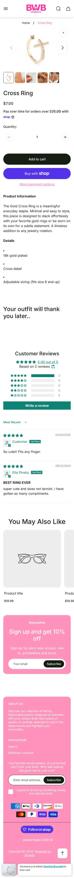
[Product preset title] (32, 559)
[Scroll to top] (62, 853)
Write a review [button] (37, 405)
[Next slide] (62, 47)
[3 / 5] (31, 77)
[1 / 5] (8, 77)
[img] (13, 435)
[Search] (58, 8)
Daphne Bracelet (53, 866)
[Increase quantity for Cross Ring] (65, 137)
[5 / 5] (54, 77)
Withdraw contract (20, 752)
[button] (19, 375)
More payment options (37, 184)
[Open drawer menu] (5, 8)
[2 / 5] (20, 77)
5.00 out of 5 (48, 362)
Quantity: (10, 127)
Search (13, 746)
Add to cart (37, 159)
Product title (13, 593)
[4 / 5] (42, 77)
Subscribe (54, 664)
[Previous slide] (11, 47)
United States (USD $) (38, 840)
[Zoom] (63, 33)
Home (26, 22)
